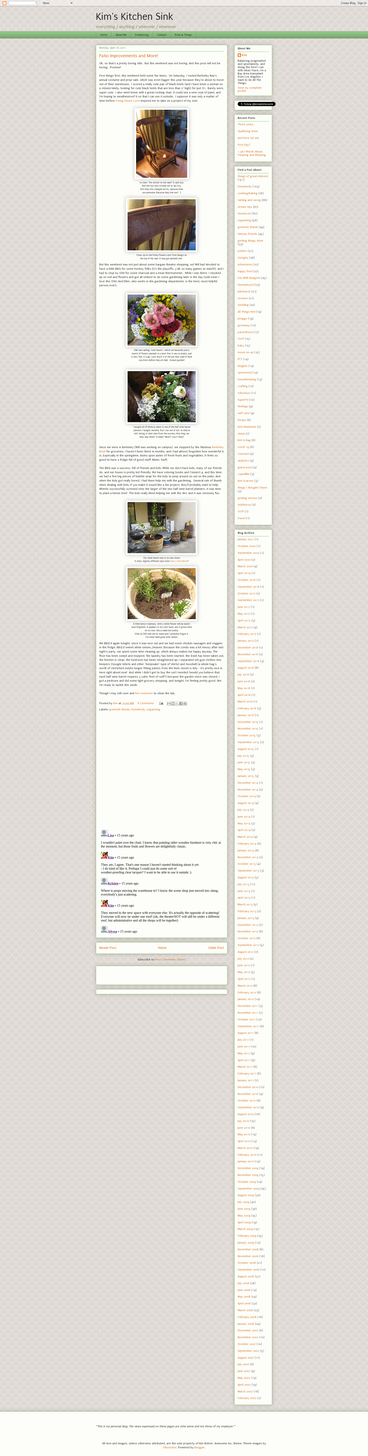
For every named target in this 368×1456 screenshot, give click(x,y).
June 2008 (244, 1290)
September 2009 (249, 1188)
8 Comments (146, 703)
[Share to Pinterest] (185, 703)
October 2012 (247, 938)
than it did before (178, 561)
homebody (138, 709)
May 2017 (244, 613)
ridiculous (244, 393)
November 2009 (248, 1175)
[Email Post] (161, 703)
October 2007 (247, 1344)
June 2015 (244, 762)
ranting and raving (249, 200)
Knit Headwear (247, 426)
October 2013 (247, 863)
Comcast (243, 453)
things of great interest (253, 176)
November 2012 (248, 931)
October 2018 (247, 579)
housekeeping (247, 379)
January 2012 (246, 999)
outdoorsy (244, 504)
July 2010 (243, 1121)
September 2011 (248, 1026)
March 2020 (245, 566)
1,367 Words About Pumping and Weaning (252, 153)
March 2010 (245, 1148)
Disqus (242, 420)
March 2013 (245, 904)
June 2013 (244, 891)
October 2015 (247, 735)
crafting (243, 386)
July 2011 (243, 1039)
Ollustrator (170, 1447)
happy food (245, 271)
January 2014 (246, 850)
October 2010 (247, 1100)
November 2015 (248, 728)
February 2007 (247, 1398)
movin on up (245, 352)
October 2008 (247, 1262)
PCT (240, 359)
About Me (121, 34)
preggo (242, 318)
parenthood (245, 332)
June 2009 (244, 1208)
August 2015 (246, 749)
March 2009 (245, 1229)
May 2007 (244, 1377)
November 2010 (248, 1094)
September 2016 (248, 661)
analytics (243, 460)
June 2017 (244, 606)
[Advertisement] (124, 973)
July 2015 (243, 755)
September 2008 (249, 1269)
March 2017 (245, 627)
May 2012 (244, 972)
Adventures (245, 264)
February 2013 (247, 911)
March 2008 (245, 1310)
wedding (243, 304)
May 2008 (244, 1296)
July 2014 (243, 809)
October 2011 (247, 1019)
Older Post (216, 948)
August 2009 (246, 1195)
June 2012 (244, 965)
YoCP (241, 338)
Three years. (246, 124)
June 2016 (244, 681)
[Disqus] (161, 771)
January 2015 (246, 776)
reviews (243, 298)
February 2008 (247, 1317)
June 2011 (244, 1046)
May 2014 (244, 823)
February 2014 (247, 843)
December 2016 (248, 647)
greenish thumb (119, 709)
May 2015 (244, 769)
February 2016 (247, 708)
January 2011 (246, 1080)
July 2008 (243, 1283)
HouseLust (244, 213)
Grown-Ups (245, 206)
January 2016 (246, 715)
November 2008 (248, 1256)
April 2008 (244, 1303)
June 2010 (244, 1127)
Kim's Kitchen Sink (134, 16)
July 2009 (243, 1202)
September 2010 (248, 1107)
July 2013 (243, 884)
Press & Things (183, 34)
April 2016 (244, 695)
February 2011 (247, 1073)
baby (241, 345)
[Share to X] (177, 703)
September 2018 (248, 586)
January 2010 (246, 1161)
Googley (243, 257)
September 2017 (248, 600)
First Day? (244, 144)
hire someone (144, 693)
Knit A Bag (244, 440)
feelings (243, 406)
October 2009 (247, 1181)
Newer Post (107, 948)
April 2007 (244, 1384)
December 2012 (248, 924)
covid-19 (243, 447)
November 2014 (248, 789)
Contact (161, 34)
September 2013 (248, 870)
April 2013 (244, 897)
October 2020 (247, 546)
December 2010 (248, 1087)
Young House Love (128, 100)
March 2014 (245, 836)
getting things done (250, 240)
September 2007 (248, 1350)
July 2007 (243, 1364)
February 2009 (247, 1235)
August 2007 (246, 1357)
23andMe (244, 474)
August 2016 (246, 667)
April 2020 (244, 559)
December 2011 (248, 1005)
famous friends (247, 233)
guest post (245, 467)
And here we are (248, 138)
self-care (244, 413)
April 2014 (244, 830)
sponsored (245, 372)
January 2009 (246, 1242)
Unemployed (246, 284)
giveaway (244, 325)
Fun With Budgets (249, 277)
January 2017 (246, 640)
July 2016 (243, 674)
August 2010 (246, 1114)
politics (242, 250)
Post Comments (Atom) (170, 959)
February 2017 (247, 633)
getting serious (247, 498)
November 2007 (248, 1337)
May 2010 (244, 1134)
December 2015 (248, 722)
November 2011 (248, 1012)
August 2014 (246, 803)
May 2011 (244, 1053)
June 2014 (244, 816)
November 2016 (248, 654)
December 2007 (248, 1330)
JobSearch (244, 291)
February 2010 (247, 1154)
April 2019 (244, 573)
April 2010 (244, 1141)
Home (103, 34)
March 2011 (245, 1066)
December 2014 (248, 782)
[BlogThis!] (173, 703)
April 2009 (244, 1222)
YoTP (241, 511)
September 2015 (248, 742)
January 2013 (246, 918)
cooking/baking (247, 193)
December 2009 (248, 1168)
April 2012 (244, 978)
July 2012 (243, 958)
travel (241, 518)
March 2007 (245, 1391)
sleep (241, 433)
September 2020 (248, 552)
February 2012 (247, 992)
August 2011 (246, 1032)
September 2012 (248, 945)
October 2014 (247, 796)
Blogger (199, 1447)
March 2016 (245, 701)
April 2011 (244, 1060)
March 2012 (245, 985)
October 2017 (247, 593)
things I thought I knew (252, 487)
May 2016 (244, 688)
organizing (153, 709)
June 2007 (244, 1371)
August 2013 (246, 877)
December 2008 (248, 1249)
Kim (244, 55)
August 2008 (246, 1276)
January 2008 (246, 1323)
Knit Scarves (245, 480)
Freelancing (142, 34)
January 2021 (246, 539)
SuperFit (243, 399)
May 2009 (244, 1215)
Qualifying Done (248, 131)
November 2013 (248, 857)
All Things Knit (246, 311)
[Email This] (169, 703)
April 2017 (244, 620)
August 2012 (246, 951)
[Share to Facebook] (181, 703)
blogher (243, 366)
